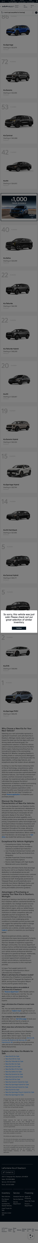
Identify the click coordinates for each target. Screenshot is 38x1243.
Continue (19, 628)
